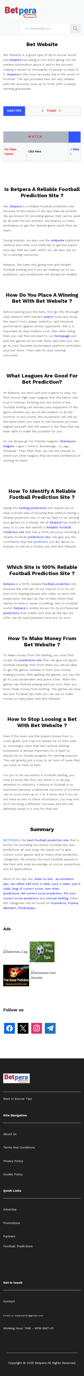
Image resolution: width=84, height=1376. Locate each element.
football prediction (56, 584)
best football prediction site (47, 840)
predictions (11, 613)
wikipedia (57, 240)
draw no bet (43, 879)
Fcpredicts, (59, 903)
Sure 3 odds (61, 884)
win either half (21, 884)
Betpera (15, 60)
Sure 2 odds (41, 884)
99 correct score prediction (41, 893)
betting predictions (33, 508)
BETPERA (10, 840)
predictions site (39, 537)
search (48, 316)
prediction (40, 541)
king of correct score (27, 888)
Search (75, 28)
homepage (62, 336)
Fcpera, (73, 903)
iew (77, 149)
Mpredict (9, 908)
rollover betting (57, 898)
